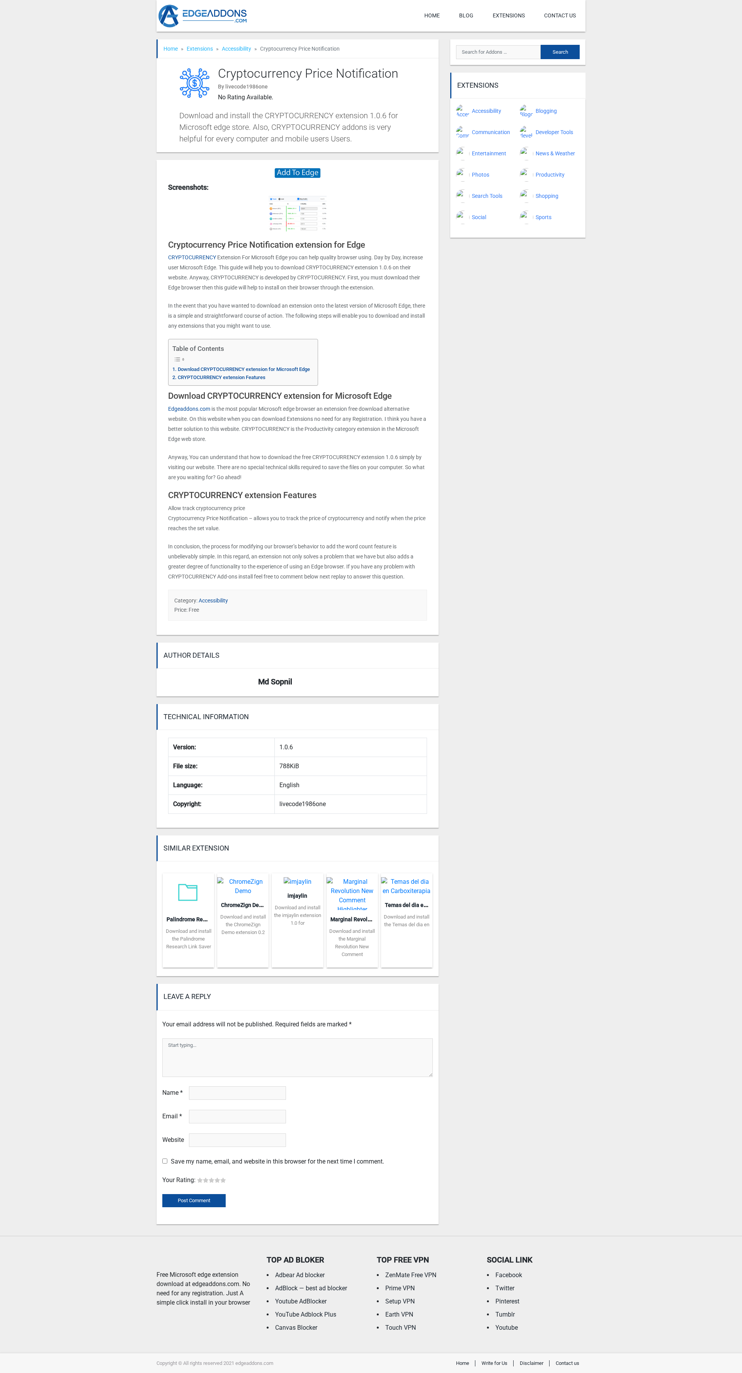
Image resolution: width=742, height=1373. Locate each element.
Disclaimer (531, 1363)
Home (432, 15)
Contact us (560, 15)
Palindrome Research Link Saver (206, 919)
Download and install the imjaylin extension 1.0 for (297, 915)
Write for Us (494, 1363)
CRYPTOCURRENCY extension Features (221, 377)
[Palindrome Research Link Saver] (188, 891)
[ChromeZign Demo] (243, 884)
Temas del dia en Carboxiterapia (425, 905)
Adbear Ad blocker (300, 1275)
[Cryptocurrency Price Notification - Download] (297, 172)
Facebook (508, 1275)
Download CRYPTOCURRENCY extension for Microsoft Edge (244, 369)
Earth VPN (399, 1314)
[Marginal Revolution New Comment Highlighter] (352, 891)
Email (172, 1116)
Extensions (509, 15)
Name (172, 1092)
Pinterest (507, 1301)
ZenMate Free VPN (410, 1275)
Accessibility (236, 49)
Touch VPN (400, 1327)
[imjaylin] (297, 879)
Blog (466, 15)
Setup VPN (400, 1301)
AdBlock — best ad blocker (311, 1288)
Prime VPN (400, 1288)
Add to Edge (188, 962)
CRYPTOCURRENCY (192, 257)
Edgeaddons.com (189, 409)
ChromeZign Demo (244, 905)
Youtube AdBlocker (301, 1301)
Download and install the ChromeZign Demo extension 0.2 (243, 924)
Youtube (506, 1327)
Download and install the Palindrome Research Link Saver (188, 938)
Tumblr (505, 1314)
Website (173, 1139)
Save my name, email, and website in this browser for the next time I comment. (277, 1161)
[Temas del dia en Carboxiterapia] (406, 884)
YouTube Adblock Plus (305, 1314)
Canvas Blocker (296, 1327)
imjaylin (297, 896)
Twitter (504, 1288)
